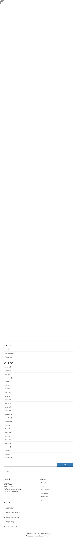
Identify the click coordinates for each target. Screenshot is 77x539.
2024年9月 (8, 425)
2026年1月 (8, 374)
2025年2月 (8, 407)
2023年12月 (8, 458)
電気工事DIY (8, 357)
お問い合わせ (9, 472)
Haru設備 (7, 350)
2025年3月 (8, 403)
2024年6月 (8, 436)
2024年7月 (8, 432)
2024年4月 (8, 443)
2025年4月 (8, 399)
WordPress (31, 535)
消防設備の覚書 (9, 353)
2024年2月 (8, 450)
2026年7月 (8, 370)
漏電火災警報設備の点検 (12, 517)
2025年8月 (8, 385)
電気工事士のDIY (45, 490)
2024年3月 (8, 447)
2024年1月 (8, 454)
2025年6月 (8, 392)
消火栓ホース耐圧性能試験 (13, 512)
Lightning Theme (39, 535)
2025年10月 (8, 378)
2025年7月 (8, 389)
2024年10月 (8, 421)
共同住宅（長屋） (10, 522)
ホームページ (44, 482)
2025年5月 (8, 396)
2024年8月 (8, 429)
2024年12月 (8, 414)
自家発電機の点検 (10, 508)
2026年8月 (8, 367)
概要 (42, 500)
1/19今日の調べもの (11, 526)
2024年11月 (8, 418)
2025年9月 (8, 381)
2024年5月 (8, 440)
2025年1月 (8, 410)
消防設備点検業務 (46, 493)
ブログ (43, 486)
